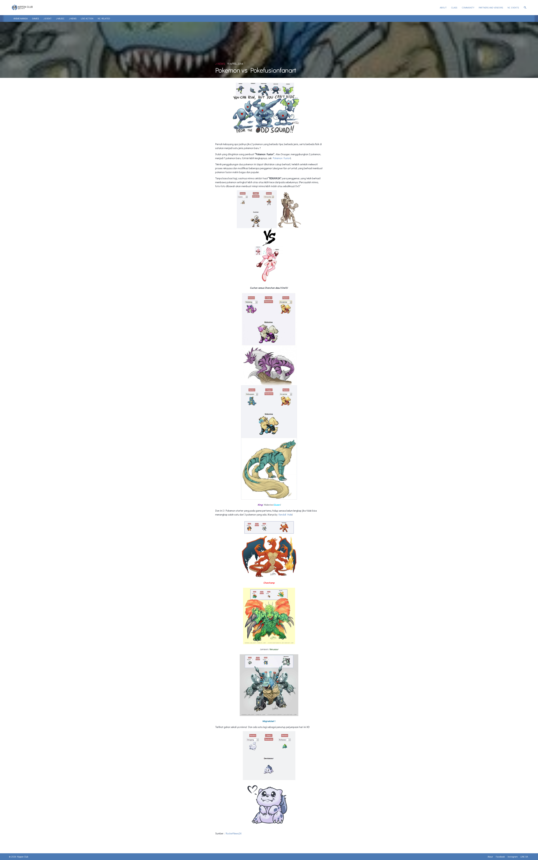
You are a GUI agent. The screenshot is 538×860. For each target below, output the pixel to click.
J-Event (47, 18)
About (443, 7)
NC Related (104, 18)
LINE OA (524, 856)
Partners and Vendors (491, 7)
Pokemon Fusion (281, 158)
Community (468, 7)
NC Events (513, 7)
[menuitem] (443, 7)
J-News (72, 18)
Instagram (513, 856)
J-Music (60, 18)
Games (35, 18)
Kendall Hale (285, 514)
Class (454, 7)
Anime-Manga (20, 18)
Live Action (87, 18)
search (525, 7)
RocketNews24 (234, 833)
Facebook (500, 856)
